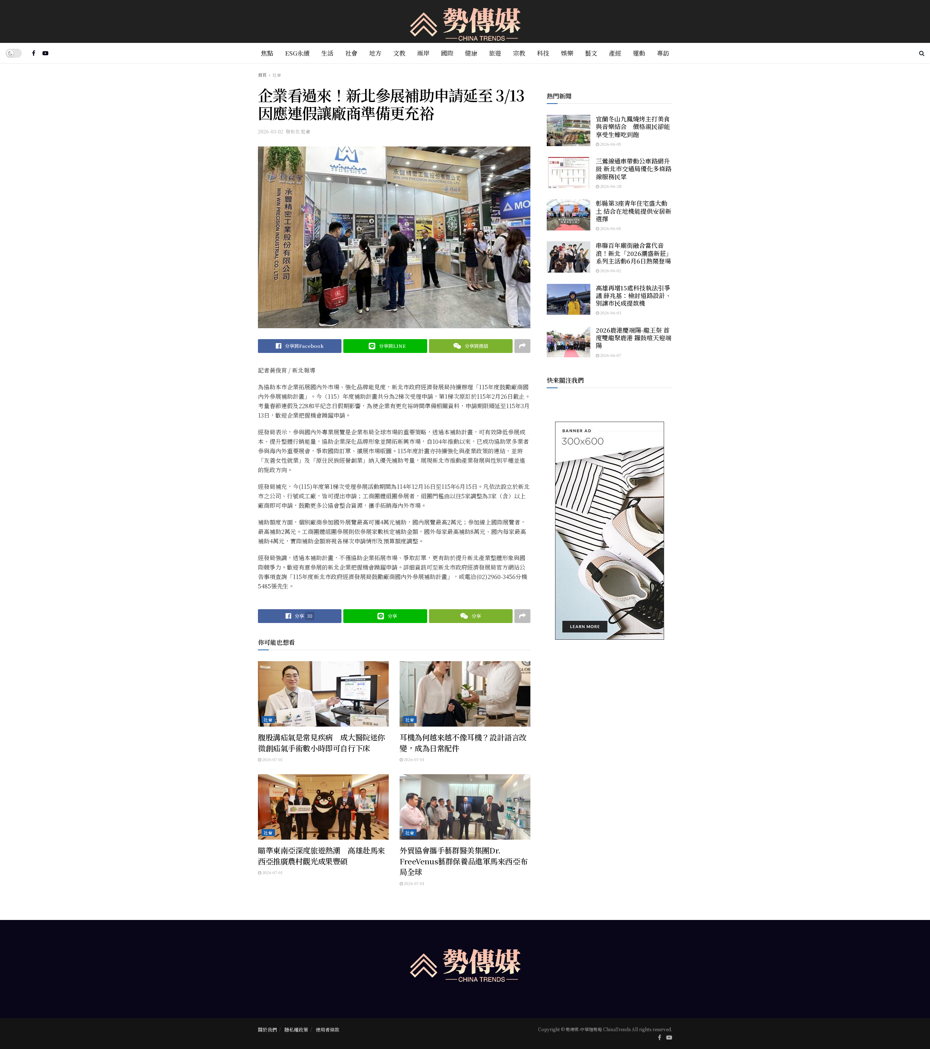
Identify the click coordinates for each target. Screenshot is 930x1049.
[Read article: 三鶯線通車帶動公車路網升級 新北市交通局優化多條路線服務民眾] (568, 172)
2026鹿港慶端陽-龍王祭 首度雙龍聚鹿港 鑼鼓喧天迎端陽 (633, 337)
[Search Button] (922, 53)
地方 (375, 52)
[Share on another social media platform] (522, 346)
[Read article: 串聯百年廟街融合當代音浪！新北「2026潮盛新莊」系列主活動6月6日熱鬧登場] (568, 257)
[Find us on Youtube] (45, 53)
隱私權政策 (296, 1029)
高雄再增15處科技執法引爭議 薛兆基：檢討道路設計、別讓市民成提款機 (633, 295)
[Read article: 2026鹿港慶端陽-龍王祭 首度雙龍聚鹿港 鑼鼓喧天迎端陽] (568, 341)
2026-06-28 (610, 186)
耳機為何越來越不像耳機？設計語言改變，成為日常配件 (463, 742)
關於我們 (267, 1029)
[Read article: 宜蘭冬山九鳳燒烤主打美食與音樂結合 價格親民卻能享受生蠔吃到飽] (568, 130)
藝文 (591, 52)
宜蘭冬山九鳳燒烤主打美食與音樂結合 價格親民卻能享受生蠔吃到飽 (633, 126)
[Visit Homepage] (465, 22)
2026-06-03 (610, 312)
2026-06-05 (610, 144)
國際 (447, 52)
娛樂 (567, 52)
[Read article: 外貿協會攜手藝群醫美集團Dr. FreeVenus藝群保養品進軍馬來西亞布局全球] (465, 807)
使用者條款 (327, 1029)
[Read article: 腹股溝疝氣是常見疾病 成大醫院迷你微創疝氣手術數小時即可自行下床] (323, 694)
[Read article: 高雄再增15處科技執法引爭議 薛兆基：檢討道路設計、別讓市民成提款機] (568, 299)
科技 (543, 52)
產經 (615, 52)
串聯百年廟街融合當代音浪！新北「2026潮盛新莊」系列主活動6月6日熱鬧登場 (634, 253)
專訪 (663, 52)
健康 (471, 52)
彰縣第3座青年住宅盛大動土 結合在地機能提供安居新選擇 (633, 210)
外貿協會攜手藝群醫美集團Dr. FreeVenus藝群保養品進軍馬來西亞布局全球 (463, 861)
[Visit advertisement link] (609, 531)
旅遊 (495, 52)
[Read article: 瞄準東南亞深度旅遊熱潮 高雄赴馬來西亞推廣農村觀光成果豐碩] (323, 807)
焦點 (267, 52)
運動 (639, 52)
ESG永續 (297, 52)
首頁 (262, 75)
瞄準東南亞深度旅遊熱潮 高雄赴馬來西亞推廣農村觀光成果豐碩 (321, 855)
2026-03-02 (270, 131)
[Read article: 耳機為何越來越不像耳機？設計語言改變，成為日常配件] (465, 694)
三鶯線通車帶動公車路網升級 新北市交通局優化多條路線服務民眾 (633, 168)
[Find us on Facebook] (33, 53)
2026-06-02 (610, 270)
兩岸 (423, 52)
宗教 (519, 52)
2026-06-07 (610, 355)
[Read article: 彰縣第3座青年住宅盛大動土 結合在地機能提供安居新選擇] (568, 214)
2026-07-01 (272, 759)
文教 (399, 52)
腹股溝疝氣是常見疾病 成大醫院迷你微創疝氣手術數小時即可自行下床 (321, 742)
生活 (327, 52)
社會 (351, 52)
